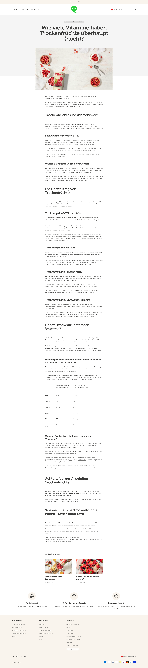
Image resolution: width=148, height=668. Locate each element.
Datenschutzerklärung (73, 639)
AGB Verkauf (70, 630)
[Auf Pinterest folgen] (21, 656)
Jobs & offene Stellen (18, 624)
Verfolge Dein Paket (45, 630)
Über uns (42, 624)
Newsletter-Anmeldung (46, 633)
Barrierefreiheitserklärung (73, 636)
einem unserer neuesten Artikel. (71, 501)
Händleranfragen (17, 627)
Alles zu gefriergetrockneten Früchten (74, 21)
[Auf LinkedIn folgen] (25, 656)
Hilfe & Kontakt (43, 627)
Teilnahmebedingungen (19, 633)
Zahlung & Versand (72, 645)
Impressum (69, 627)
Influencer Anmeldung (19, 630)
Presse (14, 636)
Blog (40, 639)
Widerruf (69, 642)
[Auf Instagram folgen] (17, 656)
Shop (13, 9)
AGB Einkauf (70, 633)
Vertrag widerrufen (73, 649)
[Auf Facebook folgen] (13, 656)
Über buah (23, 9)
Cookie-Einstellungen (72, 624)
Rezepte (41, 636)
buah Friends (35, 9)
